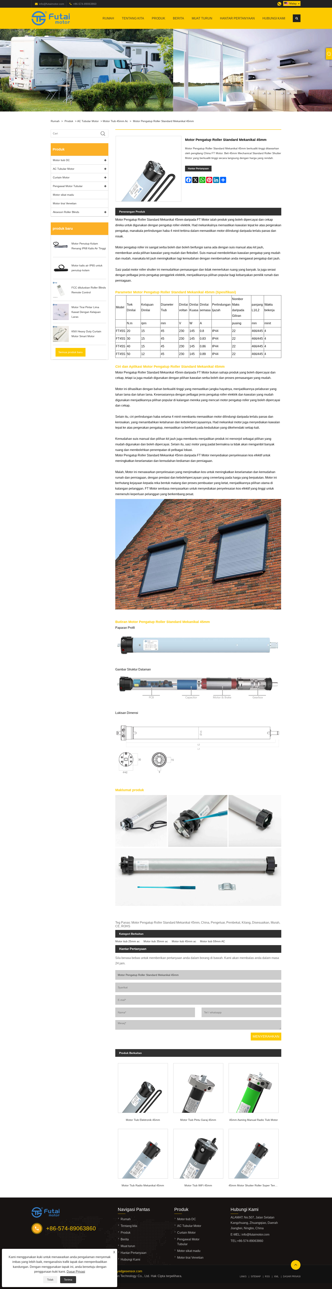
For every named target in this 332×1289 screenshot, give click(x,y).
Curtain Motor (61, 177)
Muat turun (202, 18)
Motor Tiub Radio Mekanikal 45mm (143, 1185)
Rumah (108, 18)
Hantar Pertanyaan (237, 18)
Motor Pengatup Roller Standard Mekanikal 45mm (163, 121)
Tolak (50, 1279)
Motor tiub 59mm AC (212, 941)
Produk (158, 18)
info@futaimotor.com (51, 3)
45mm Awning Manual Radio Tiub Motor (253, 1119)
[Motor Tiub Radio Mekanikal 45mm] (143, 1152)
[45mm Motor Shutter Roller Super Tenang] (253, 1152)
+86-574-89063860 (84, 3)
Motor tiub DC (61, 160)
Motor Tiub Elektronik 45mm (143, 1119)
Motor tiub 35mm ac (156, 941)
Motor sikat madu (63, 194)
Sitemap (256, 1276)
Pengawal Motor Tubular (68, 186)
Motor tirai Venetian (64, 203)
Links (243, 1276)
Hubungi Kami (273, 18)
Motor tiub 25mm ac (127, 941)
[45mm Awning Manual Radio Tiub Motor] (253, 1087)
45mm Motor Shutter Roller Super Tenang (254, 1185)
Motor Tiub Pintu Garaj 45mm (198, 1119)
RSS (267, 1276)
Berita (178, 18)
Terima (68, 1279)
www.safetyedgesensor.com (122, 1271)
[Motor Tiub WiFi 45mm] (198, 1152)
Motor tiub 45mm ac (115, 121)
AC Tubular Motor (88, 121)
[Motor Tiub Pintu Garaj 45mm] (198, 1087)
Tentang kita (133, 18)
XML (276, 1276)
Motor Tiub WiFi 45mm (198, 1185)
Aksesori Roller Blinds (66, 212)
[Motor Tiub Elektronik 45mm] (143, 1087)
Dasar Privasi (76, 1271)
